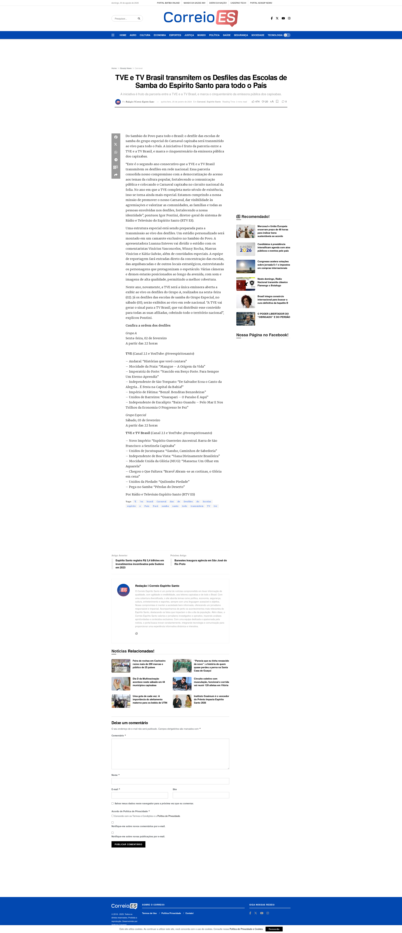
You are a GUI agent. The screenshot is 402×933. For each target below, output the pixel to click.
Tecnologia (275, 35)
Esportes (175, 35)
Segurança (241, 35)
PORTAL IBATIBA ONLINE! (168, 2)
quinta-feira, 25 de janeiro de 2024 (176, 101)
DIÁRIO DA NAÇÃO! (218, 2)
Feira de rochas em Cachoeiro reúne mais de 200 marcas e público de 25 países (149, 664)
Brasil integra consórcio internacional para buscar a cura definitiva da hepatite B (273, 299)
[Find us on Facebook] (272, 18)
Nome (115, 774)
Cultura (145, 35)
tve (215, 506)
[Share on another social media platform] (115, 175)
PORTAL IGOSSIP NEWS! (261, 2)
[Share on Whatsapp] (115, 152)
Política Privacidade (171, 913)
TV (208, 506)
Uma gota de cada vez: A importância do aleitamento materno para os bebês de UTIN (150, 699)
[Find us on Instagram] (289, 18)
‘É (135, 501)
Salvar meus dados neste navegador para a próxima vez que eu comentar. (154, 803)
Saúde (227, 35)
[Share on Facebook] (115, 137)
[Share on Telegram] (115, 160)
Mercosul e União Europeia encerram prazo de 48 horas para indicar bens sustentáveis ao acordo (273, 231)
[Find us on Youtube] (283, 18)
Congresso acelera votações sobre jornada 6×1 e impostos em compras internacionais (274, 265)
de (178, 501)
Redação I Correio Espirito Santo (140, 101)
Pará (155, 506)
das (172, 501)
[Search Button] (139, 18)
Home (123, 35)
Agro (133, 35)
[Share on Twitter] (115, 145)
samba (165, 506)
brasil (150, 501)
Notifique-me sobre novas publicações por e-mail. (138, 836)
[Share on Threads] (115, 167)
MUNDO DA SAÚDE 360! (194, 2)
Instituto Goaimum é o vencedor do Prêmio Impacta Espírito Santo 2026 (211, 699)
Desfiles (188, 501)
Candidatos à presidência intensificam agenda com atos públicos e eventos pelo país (274, 247)
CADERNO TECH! (238, 2)
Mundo (201, 35)
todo (184, 506)
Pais (146, 506)
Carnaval (139, 68)
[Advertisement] (201, 53)
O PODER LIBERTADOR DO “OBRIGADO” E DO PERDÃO (274, 315)
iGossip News (126, 68)
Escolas (207, 501)
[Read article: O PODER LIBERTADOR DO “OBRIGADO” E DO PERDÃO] (245, 319)
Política (214, 35)
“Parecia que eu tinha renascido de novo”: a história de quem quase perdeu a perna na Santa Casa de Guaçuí (211, 665)
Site (175, 789)
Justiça (189, 35)
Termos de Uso (149, 913)
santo (175, 506)
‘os (141, 501)
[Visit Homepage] (201, 18)
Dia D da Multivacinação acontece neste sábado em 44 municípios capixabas (149, 682)
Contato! (189, 913)
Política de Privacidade (168, 815)
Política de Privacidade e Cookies (246, 928)
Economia (160, 35)
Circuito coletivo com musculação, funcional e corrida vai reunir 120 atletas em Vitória (211, 682)
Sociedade (257, 35)
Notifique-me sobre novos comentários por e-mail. (138, 826)
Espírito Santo (214, 101)
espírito (131, 506)
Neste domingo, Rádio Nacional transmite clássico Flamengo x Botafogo (273, 282)
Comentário (118, 735)
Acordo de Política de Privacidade (130, 811)
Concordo (274, 928)
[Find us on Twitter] (277, 18)
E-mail (115, 789)
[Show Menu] (112, 35)
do (197, 501)
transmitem (197, 506)
